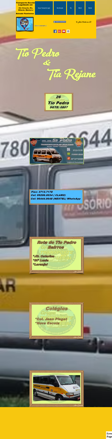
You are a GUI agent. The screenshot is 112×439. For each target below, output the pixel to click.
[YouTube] (63, 31)
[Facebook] (55, 31)
